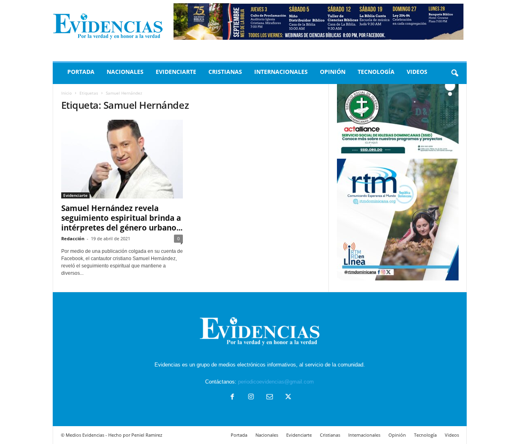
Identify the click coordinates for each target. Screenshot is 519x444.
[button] (454, 73)
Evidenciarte (176, 71)
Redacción (72, 238)
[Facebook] (232, 397)
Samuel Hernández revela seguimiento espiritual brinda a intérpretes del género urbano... (121, 218)
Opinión (332, 71)
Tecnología (376, 71)
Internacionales (281, 71)
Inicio (66, 93)
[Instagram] (251, 397)
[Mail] (269, 397)
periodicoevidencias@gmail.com (276, 382)
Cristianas (225, 71)
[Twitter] (287, 397)
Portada (80, 71)
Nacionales (125, 71)
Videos (417, 71)
